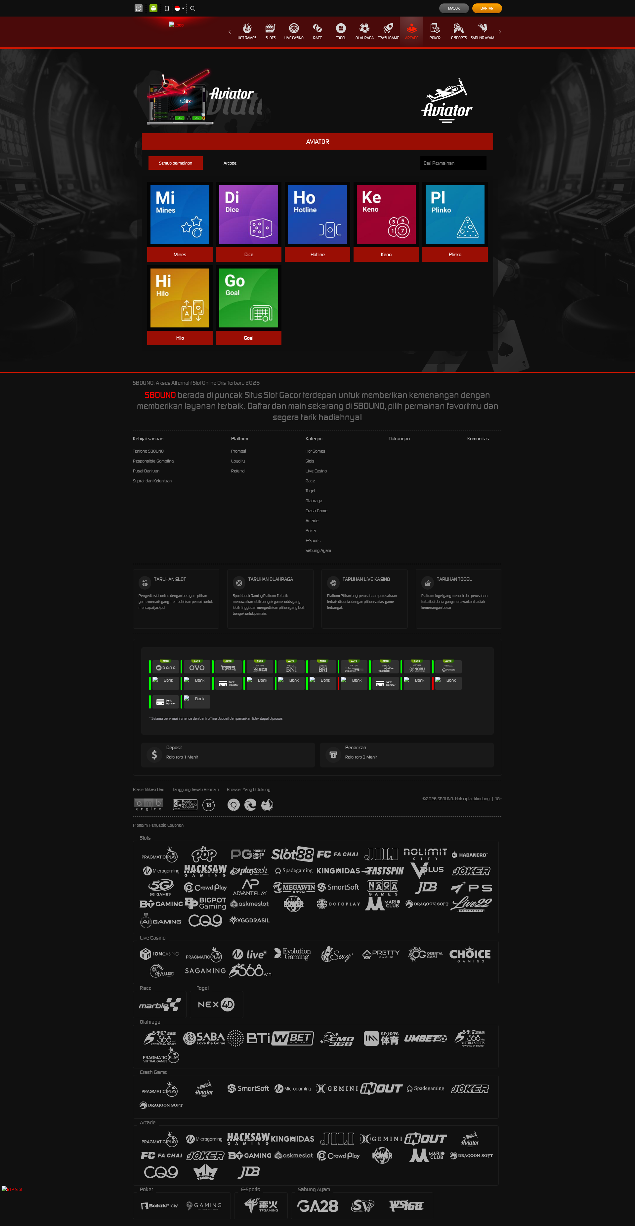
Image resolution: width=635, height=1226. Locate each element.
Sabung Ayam (482, 37)
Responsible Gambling (153, 461)
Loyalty (238, 461)
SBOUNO (160, 394)
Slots (270, 37)
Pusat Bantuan (146, 471)
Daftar (487, 8)
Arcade (411, 37)
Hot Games (247, 37)
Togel (341, 37)
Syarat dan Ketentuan (152, 481)
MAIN (184, 215)
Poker (435, 37)
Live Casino (294, 37)
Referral (238, 471)
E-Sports (459, 37)
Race (317, 37)
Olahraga (365, 37)
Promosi (238, 451)
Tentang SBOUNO (148, 451)
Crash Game (388, 37)
